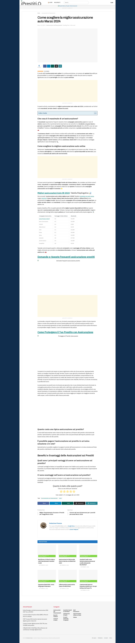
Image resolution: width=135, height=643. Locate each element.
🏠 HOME (50, 2)
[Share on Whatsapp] (52, 66)
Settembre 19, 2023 (64, 588)
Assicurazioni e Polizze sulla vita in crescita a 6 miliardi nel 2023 (67, 561)
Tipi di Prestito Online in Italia (77, 614)
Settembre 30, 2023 (43, 565)
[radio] (61, 491)
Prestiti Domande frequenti (65, 619)
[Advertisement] (68, 91)
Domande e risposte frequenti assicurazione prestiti (66, 256)
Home (39, 13)
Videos (75, 617)
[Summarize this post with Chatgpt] (56, 66)
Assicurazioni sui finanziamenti (48, 13)
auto (60, 498)
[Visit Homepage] (33, 2)
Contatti (106, 638)
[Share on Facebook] (45, 66)
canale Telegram (73, 529)
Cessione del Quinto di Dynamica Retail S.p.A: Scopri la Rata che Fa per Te (88, 586)
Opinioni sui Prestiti (66, 614)
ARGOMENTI (57, 2)
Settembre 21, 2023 (85, 590)
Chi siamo (94, 638)
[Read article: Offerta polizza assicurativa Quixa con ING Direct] (67, 576)
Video (110, 638)
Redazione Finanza (55, 523)
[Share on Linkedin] (48, 66)
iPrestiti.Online (29, 638)
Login (111, 2)
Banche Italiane (55, 615)
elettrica (44, 198)
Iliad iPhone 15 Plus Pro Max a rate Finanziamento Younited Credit (46, 561)
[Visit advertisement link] (67, 6)
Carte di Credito (55, 619)
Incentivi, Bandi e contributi (67, 610)
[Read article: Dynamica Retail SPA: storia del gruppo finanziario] (47, 576)
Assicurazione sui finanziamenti (49, 498)
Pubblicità (100, 638)
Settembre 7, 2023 (84, 567)
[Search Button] (87, 2)
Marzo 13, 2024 (41, 25)
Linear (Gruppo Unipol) (44, 218)
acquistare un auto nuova (87, 196)
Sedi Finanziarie (76, 610)
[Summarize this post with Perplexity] (60, 66)
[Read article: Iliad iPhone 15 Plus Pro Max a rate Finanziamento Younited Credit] (47, 551)
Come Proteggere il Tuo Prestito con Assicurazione (65, 332)
